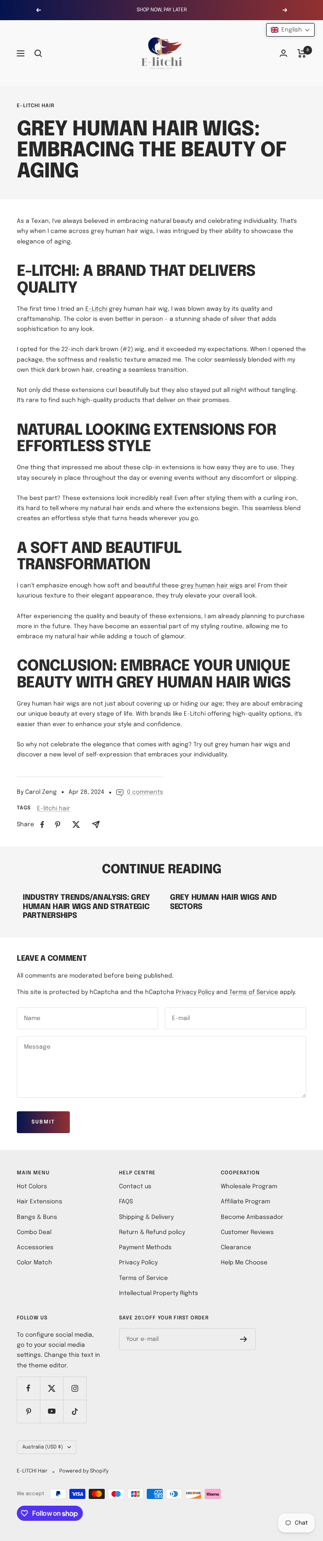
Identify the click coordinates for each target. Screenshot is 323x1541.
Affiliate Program (245, 1202)
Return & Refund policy (152, 1232)
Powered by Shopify (84, 1471)
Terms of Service (253, 992)
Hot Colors (32, 1186)
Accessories (35, 1247)
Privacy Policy (195, 992)
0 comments (145, 792)
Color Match (34, 1263)
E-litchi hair (35, 105)
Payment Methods (145, 1247)
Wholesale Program (249, 1186)
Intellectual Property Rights (158, 1293)
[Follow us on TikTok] (74, 1411)
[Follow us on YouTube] (51, 1411)
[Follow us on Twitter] (51, 1388)
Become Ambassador (252, 1217)
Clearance (236, 1247)
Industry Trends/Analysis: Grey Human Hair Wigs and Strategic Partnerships (86, 907)
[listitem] (42, 824)
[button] (290, 30)
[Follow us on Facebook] (28, 1388)
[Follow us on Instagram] (74, 1388)
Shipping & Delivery (146, 1217)
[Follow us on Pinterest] (28, 1411)
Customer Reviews (247, 1232)
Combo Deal (34, 1232)
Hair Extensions (39, 1202)
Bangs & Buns (37, 1217)
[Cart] (301, 53)
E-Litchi (96, 309)
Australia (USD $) (42, 1447)
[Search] (38, 53)
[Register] (243, 1339)
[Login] (283, 53)
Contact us (135, 1186)
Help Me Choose (244, 1263)
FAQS (126, 1202)
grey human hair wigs (211, 586)
